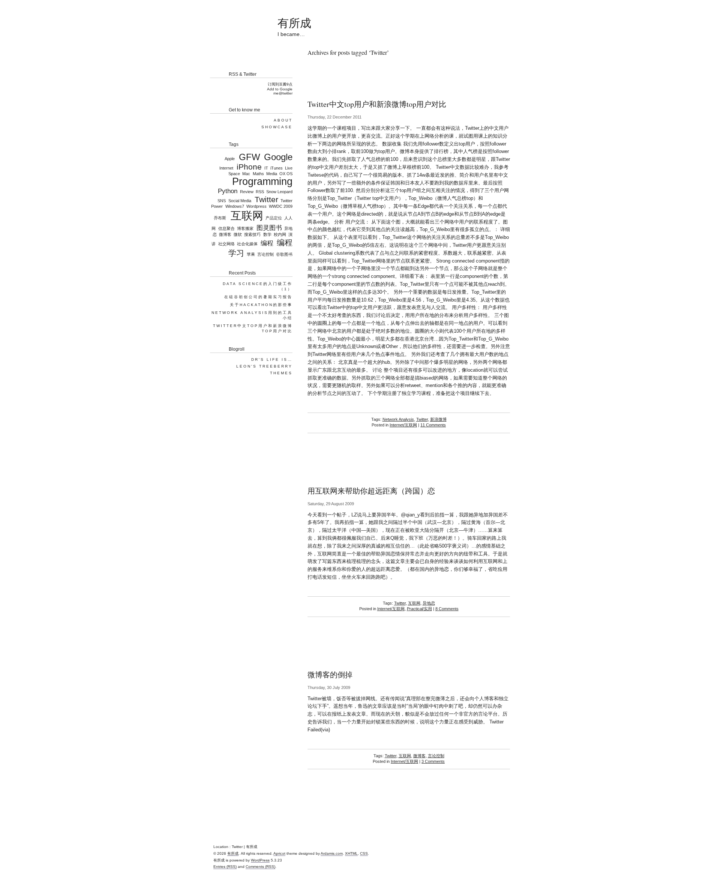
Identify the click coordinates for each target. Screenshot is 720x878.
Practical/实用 (419, 608)
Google (278, 157)
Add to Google (279, 89)
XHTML (351, 853)
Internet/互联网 (403, 425)
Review (246, 191)
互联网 (414, 603)
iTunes (276, 168)
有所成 (294, 22)
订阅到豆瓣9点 (280, 84)
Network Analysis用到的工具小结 (252, 315)
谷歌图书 (284, 254)
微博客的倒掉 (330, 674)
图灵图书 (269, 227)
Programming (262, 181)
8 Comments (447, 608)
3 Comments (433, 761)
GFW (249, 157)
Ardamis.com (332, 853)
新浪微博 (438, 419)
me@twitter (282, 93)
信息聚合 (226, 228)
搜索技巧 (252, 234)
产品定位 (274, 218)
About (283, 120)
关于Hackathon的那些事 (261, 305)
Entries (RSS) (225, 866)
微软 (238, 234)
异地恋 (429, 603)
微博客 (419, 755)
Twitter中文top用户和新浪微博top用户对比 (377, 104)
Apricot (279, 853)
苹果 (251, 254)
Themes (281, 373)
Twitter (422, 419)
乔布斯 (220, 218)
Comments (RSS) (260, 866)
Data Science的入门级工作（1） (257, 286)
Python (227, 191)
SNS (222, 200)
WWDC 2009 (280, 206)
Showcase (276, 127)
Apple (230, 158)
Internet (226, 168)
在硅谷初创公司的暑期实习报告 (258, 297)
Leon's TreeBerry (264, 366)
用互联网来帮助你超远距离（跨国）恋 (371, 491)
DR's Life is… (271, 359)
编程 (267, 243)
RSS (260, 191)
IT (266, 168)
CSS (364, 853)
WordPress (260, 860)
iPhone (249, 166)
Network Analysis (398, 419)
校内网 (280, 234)
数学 (267, 234)
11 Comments (433, 425)
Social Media (239, 200)
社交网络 (226, 244)
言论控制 (436, 755)
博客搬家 (245, 228)
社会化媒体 (247, 244)
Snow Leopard (279, 191)
